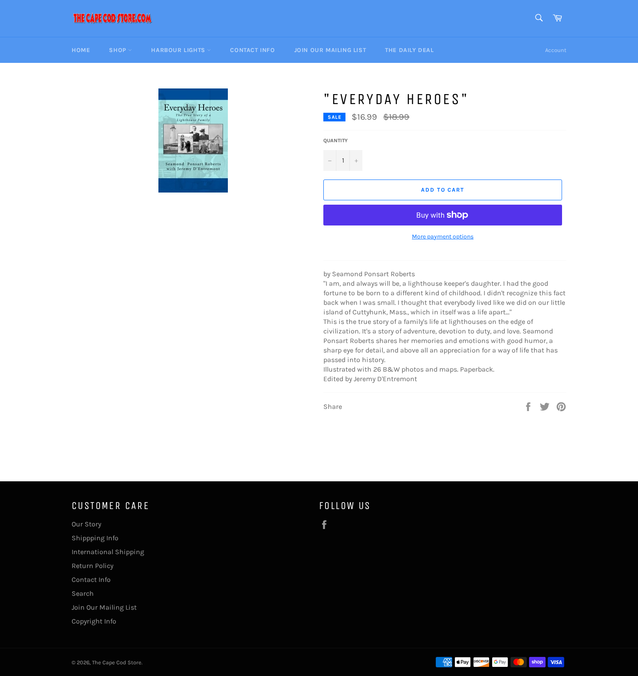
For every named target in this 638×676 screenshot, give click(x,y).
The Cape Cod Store (116, 662)
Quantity (335, 140)
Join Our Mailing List (330, 50)
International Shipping (108, 552)
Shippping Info (95, 538)
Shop (118, 50)
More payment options (443, 236)
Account (555, 50)
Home (81, 50)
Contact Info (252, 50)
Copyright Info (94, 621)
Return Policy (92, 566)
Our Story (86, 524)
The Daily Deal (409, 50)
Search (83, 593)
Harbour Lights (179, 50)
